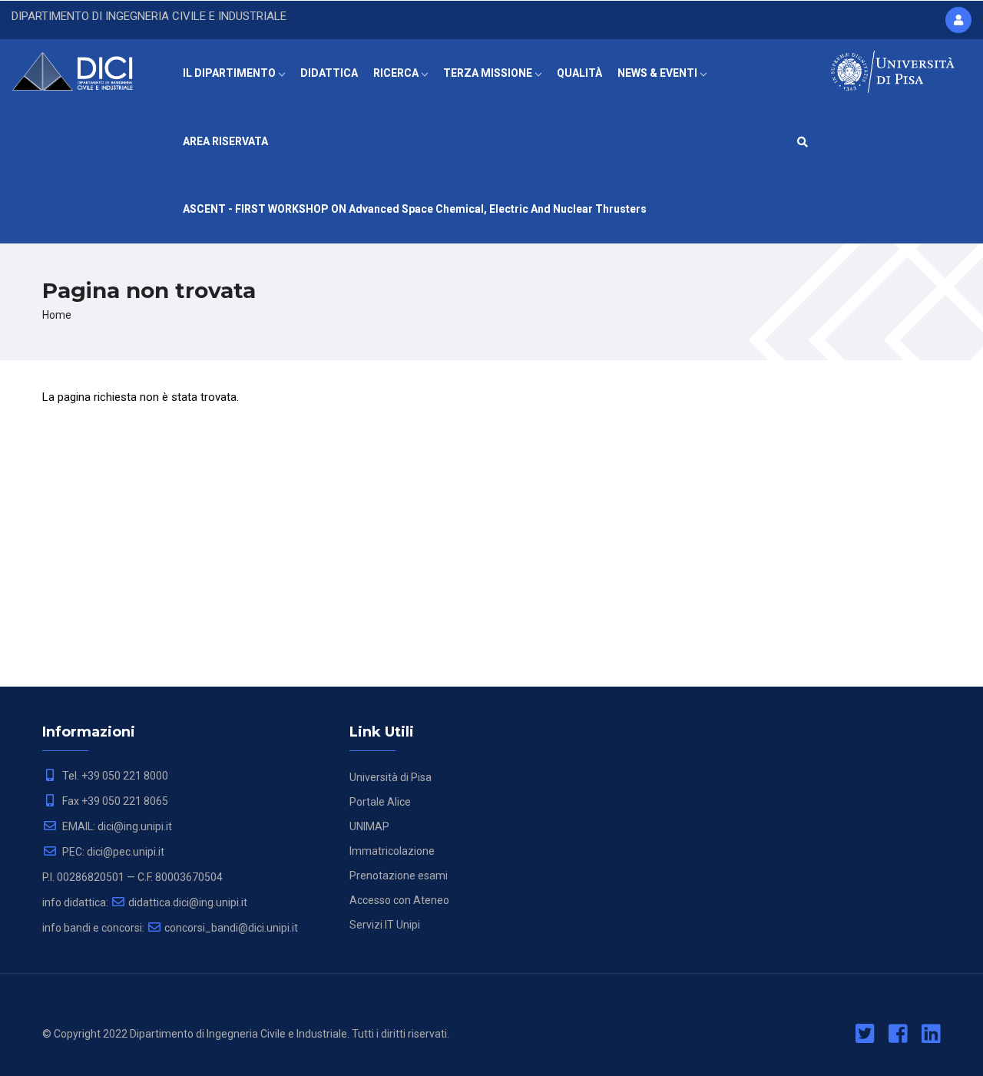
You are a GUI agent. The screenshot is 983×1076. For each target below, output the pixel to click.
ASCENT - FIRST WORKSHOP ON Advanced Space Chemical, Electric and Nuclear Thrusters (415, 209)
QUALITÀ (579, 73)
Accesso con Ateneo (399, 900)
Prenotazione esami (398, 875)
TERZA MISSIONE (489, 73)
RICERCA (397, 73)
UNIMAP (369, 826)
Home (56, 315)
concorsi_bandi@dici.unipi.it (231, 928)
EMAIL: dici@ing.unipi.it (116, 826)
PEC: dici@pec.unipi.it (112, 852)
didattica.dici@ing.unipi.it (187, 902)
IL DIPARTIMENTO (230, 73)
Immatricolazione (392, 851)
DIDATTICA (329, 73)
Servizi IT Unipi (384, 925)
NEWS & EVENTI (658, 73)
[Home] (82, 69)
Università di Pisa (390, 777)
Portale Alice (380, 802)
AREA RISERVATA (225, 141)
